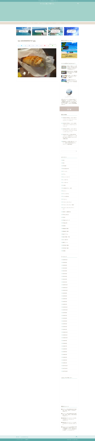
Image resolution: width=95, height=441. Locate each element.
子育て (64, 217)
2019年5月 (65, 321)
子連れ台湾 (65, 222)
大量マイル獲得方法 (41, 23)
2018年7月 (65, 346)
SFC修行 (64, 165)
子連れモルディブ (66, 220)
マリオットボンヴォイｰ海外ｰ (68, 204)
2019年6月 (65, 318)
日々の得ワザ (65, 239)
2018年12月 (65, 332)
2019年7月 (65, 315)
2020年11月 (65, 287)
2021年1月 (65, 282)
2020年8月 (65, 293)
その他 (64, 185)
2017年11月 (65, 368)
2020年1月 (65, 304)
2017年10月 (65, 371)
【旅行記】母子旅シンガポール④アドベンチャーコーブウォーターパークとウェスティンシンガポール (70, 119)
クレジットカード (66, 176)
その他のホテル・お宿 (67, 188)
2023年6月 (65, 262)
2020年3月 (65, 298)
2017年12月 (65, 365)
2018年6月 (65, 348)
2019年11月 (65, 307)
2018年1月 (65, 362)
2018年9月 (65, 340)
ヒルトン (64, 190)
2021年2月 (65, 279)
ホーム (22, 23)
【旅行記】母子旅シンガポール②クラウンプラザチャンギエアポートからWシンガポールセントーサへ (70, 130)
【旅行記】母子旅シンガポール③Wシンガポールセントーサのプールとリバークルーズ (70, 125)
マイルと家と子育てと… (47, 3)
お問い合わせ (58, 23)
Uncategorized (66, 168)
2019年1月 (65, 329)
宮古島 (64, 225)
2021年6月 (65, 268)
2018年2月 (65, 360)
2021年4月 (65, 273)
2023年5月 (65, 265)
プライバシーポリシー (69, 23)
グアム (64, 174)
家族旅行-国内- (66, 228)
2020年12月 (65, 284)
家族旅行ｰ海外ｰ (66, 231)
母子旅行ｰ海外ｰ (66, 248)
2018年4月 (65, 354)
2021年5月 (65, 270)
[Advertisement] (47, 13)
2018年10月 (65, 337)
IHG (63, 160)
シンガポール (65, 179)
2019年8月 (65, 312)
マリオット (65, 199)
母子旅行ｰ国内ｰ (66, 245)
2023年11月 (65, 259)
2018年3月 (65, 357)
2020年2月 (65, 301)
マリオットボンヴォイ (67, 202)
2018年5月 (65, 351)
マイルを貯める (66, 196)
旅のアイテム (65, 234)
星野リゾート (65, 242)
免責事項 (26, 439)
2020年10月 (65, 290)
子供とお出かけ (66, 214)
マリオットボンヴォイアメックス (68, 208)
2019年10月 (65, 309)
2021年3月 (65, 276)
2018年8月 (65, 343)
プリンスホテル (66, 193)
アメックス (50, 23)
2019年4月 (65, 323)
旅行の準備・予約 (31, 23)
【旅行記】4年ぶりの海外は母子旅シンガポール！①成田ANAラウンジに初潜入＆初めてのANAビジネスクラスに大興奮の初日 (70, 136)
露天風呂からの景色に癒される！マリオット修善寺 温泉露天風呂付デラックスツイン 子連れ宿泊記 (70, 143)
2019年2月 (65, 326)
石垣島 (64, 250)
